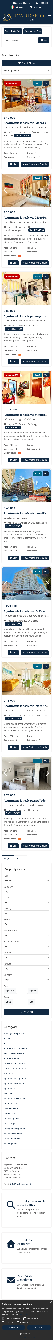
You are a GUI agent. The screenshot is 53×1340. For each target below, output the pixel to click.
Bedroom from (10, 930)
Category (8, 887)
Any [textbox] (7, 902)
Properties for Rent (32, 31)
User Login (23, 7)
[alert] (26, 1320)
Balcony (8, 975)
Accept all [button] (13, 1327)
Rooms (7, 919)
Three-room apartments (15, 1069)
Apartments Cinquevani (15, 1079)
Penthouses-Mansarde (15, 1099)
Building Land (10, 1144)
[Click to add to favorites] (45, 83)
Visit (14, 164)
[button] (5, 95)
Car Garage (9, 1124)
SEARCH (28, 1012)
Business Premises (13, 1134)
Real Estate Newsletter (25, 1277)
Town (6, 897)
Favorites (36, 7)
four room (8, 1074)
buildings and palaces (14, 1033)
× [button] (51, 1302)
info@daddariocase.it (24, 3)
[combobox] (26, 70)
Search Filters (28, 63)
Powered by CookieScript (26, 1337)
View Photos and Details (35, 164)
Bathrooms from (11, 941)
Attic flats (8, 1094)
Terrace (7, 964)
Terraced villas (11, 1109)
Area (6, 986)
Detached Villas (11, 1104)
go (45, 40)
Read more (24, 1314)
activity (7, 1038)
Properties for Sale (13, 31)
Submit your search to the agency (31, 1202)
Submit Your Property (26, 1241)
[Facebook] (6, 3)
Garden (7, 953)
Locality (7, 909)
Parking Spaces (11, 1119)
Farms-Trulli (9, 1114)
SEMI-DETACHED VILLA (16, 1053)
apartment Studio (12, 1058)
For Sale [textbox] (9, 880)
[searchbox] (27, 891)
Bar (5, 1043)
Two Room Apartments (15, 1064)
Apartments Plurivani (14, 1084)
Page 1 (7, 858)
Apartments (9, 1089)
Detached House (12, 1139)
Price (6, 997)
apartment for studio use (15, 1048)
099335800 (43, 3)
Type (6, 876)
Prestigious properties (14, 1129)
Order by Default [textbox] (11, 70)
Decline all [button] (39, 1327)
